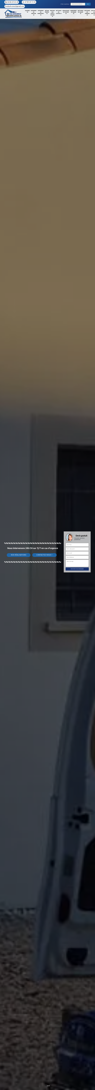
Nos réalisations (18, 555)
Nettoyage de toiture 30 (58, 12)
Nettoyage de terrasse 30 (87, 13)
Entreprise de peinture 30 (33, 13)
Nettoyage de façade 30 (80, 12)
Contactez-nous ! (44, 555)
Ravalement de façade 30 (73, 12)
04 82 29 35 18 (12, 2)
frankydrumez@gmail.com (14, 6)
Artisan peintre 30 (47, 12)
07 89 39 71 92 (30, 2)
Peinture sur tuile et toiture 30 (52, 13)
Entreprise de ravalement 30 (41, 13)
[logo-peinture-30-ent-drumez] (13, 13)
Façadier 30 (27, 11)
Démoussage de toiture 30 (66, 12)
